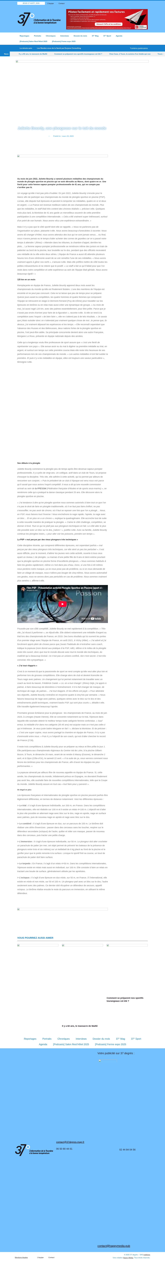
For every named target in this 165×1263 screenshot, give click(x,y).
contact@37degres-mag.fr (70, 1142)
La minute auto (26, 48)
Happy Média (128, 1258)
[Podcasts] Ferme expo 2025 (63, 41)
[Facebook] (133, 3)
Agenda (119, 36)
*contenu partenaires (139, 48)
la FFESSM (40, 488)
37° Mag (95, 36)
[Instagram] (146, 3)
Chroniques (51, 36)
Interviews (64, 36)
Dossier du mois (80, 36)
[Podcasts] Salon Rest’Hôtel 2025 (33, 41)
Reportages (24, 36)
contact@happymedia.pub (113, 1245)
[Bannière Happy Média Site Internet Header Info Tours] (62, 166)
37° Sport (107, 36)
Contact (62, 3)
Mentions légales (21, 1257)
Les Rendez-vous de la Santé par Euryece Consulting (59, 48)
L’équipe (50, 3)
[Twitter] (137, 3)
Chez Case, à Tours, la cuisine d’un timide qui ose (130, 54)
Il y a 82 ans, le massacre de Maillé (33, 54)
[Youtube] (141, 3)
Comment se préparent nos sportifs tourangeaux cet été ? (78, 54)
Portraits (37, 36)
